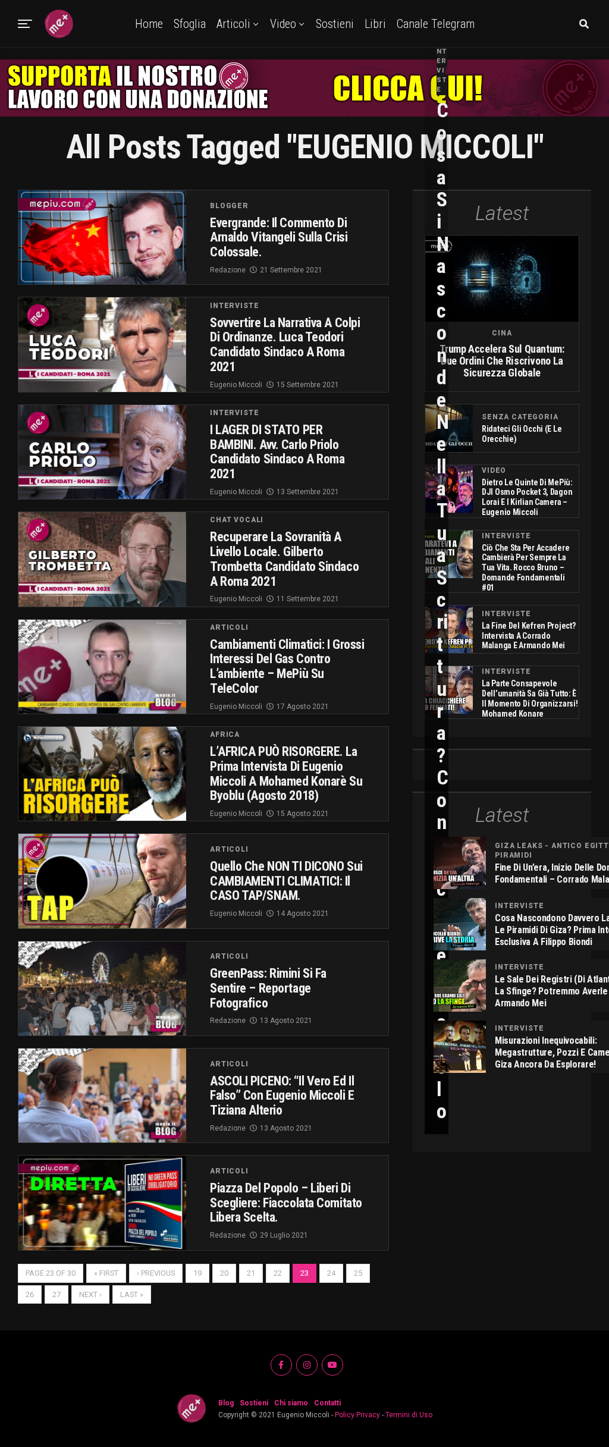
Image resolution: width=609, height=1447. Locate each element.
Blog (226, 1403)
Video (283, 24)
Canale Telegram (436, 24)
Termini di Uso (408, 1415)
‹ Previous (156, 1273)
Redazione (228, 270)
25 (358, 1273)
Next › (90, 1294)
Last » (131, 1294)
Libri (375, 24)
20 (224, 1273)
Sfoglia (190, 24)
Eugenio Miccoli (236, 385)
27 (56, 1294)
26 (30, 1294)
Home (149, 24)
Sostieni (335, 24)
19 (197, 1273)
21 (251, 1273)
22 (278, 1273)
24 (331, 1273)
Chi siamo (291, 1403)
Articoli (233, 24)
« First (106, 1273)
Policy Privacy (357, 1415)
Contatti (327, 1403)
